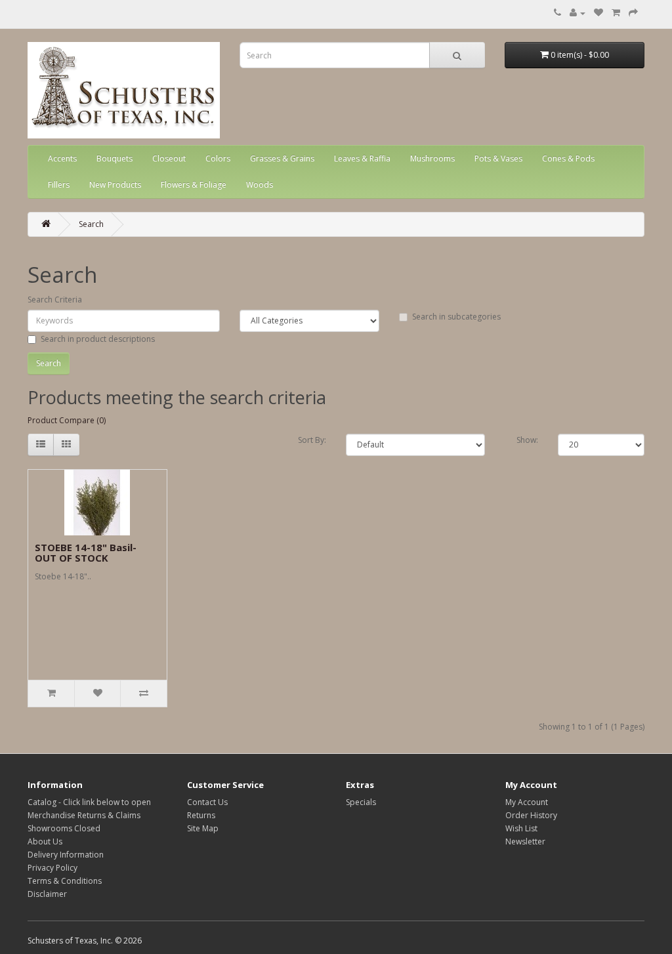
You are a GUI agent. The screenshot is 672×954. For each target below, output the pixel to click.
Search (91, 224)
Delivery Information (66, 854)
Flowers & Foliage (193, 184)
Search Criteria (55, 299)
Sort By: (312, 440)
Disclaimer (47, 894)
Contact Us (207, 802)
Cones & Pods (568, 158)
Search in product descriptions (98, 338)
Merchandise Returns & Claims (84, 815)
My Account (526, 802)
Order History (531, 815)
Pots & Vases (498, 158)
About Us (45, 841)
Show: (527, 440)
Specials (361, 802)
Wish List (521, 828)
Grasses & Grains (282, 158)
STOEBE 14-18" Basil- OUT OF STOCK (85, 553)
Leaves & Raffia (362, 158)
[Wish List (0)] (598, 12)
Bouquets (114, 158)
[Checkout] (633, 12)
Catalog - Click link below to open (89, 802)
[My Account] (577, 12)
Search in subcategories (456, 316)
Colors (217, 158)
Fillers (59, 184)
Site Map (203, 828)
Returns (201, 815)
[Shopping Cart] (616, 12)
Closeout (169, 158)
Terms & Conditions (65, 880)
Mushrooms (432, 158)
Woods (259, 184)
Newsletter (525, 841)
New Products (115, 184)
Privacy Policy (52, 867)
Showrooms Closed (64, 828)
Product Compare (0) (67, 420)
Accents (62, 158)
